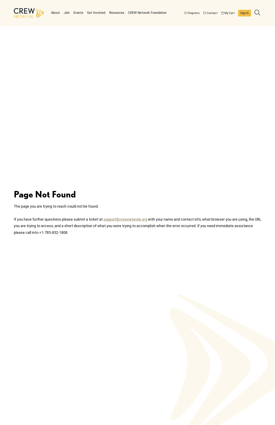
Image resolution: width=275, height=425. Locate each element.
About (55, 13)
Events (78, 13)
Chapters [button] (193, 13)
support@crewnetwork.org (125, 219)
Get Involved (96, 13)
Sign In (244, 13)
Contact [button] (212, 13)
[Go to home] (29, 13)
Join (67, 13)
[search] (257, 13)
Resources (116, 13)
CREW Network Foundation (147, 13)
